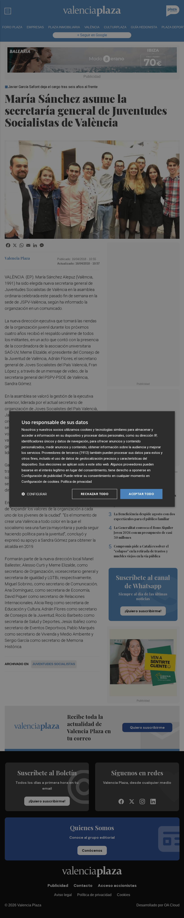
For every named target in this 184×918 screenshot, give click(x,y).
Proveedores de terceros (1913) (65, 453)
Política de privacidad (76, 482)
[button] (34, 493)
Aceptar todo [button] (141, 494)
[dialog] (92, 459)
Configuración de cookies (40, 482)
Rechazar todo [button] (94, 494)
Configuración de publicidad (42, 476)
